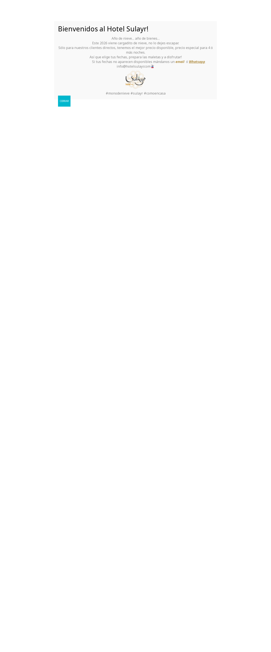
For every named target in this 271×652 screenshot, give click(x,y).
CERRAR (64, 101)
